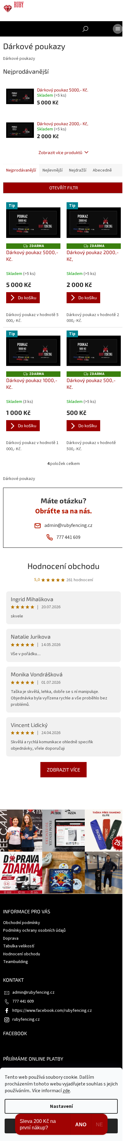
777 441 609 (23, 1001)
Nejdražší (77, 170)
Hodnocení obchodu (63, 565)
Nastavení (61, 1106)
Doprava (10, 938)
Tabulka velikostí (18, 946)
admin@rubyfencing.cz (33, 992)
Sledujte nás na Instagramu (65, 802)
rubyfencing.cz (26, 1019)
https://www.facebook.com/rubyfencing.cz (52, 1011)
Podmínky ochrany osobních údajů (34, 930)
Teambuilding (15, 962)
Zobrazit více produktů (60, 152)
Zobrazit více (63, 769)
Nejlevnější (53, 170)
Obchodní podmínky (21, 923)
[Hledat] (85, 29)
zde (66, 1090)
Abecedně (102, 170)
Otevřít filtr (63, 187)
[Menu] (118, 29)
